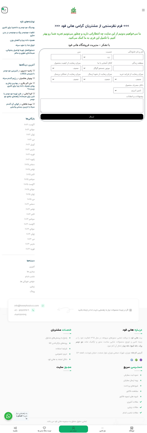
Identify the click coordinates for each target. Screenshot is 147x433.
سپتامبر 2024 (29, 219)
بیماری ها (31, 271)
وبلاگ (32, 291)
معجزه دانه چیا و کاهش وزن (22, 40)
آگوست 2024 (29, 224)
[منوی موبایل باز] (143, 10)
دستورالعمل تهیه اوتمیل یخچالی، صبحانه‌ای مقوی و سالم (20, 51)
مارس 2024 (30, 244)
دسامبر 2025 (30, 164)
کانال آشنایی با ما (104, 63)
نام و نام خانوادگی (135, 52)
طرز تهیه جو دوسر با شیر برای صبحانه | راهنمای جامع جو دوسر (19, 96)
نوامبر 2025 (30, 169)
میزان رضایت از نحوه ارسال (100, 74)
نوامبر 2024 (30, 209)
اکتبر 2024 (31, 214)
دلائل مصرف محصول (134, 85)
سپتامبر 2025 (29, 179)
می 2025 (31, 199)
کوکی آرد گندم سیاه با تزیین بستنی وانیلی (20, 105)
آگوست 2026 (29, 124)
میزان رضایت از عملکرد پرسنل (67, 74)
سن (79, 52)
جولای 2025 (30, 189)
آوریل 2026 (30, 144)
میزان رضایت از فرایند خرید (131, 74)
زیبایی (32, 286)
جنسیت (109, 52)
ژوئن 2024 (30, 234)
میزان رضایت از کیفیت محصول (67, 63)
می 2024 (31, 239)
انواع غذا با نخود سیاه (25, 45)
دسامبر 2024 (30, 204)
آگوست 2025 (29, 184)
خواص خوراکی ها (27, 281)
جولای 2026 (30, 129)
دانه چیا (126, 345)
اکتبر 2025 (30, 174)
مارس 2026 (30, 149)
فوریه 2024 (30, 249)
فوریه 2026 (30, 154)
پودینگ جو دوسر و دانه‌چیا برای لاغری (18, 27)
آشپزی (32, 266)
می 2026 (31, 139)
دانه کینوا (134, 345)
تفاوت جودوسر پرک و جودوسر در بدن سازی (19, 34)
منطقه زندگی (137, 63)
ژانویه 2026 (30, 159)
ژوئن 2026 (30, 134)
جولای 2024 (30, 229)
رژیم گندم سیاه (9, 78)
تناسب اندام (30, 276)
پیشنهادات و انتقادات (134, 96)
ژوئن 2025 (30, 194)
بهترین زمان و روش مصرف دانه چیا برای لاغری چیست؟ (20, 86)
